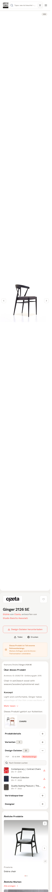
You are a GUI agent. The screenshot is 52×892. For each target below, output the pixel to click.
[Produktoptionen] (45, 823)
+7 (45, 861)
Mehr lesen (9, 705)
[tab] (7, 756)
